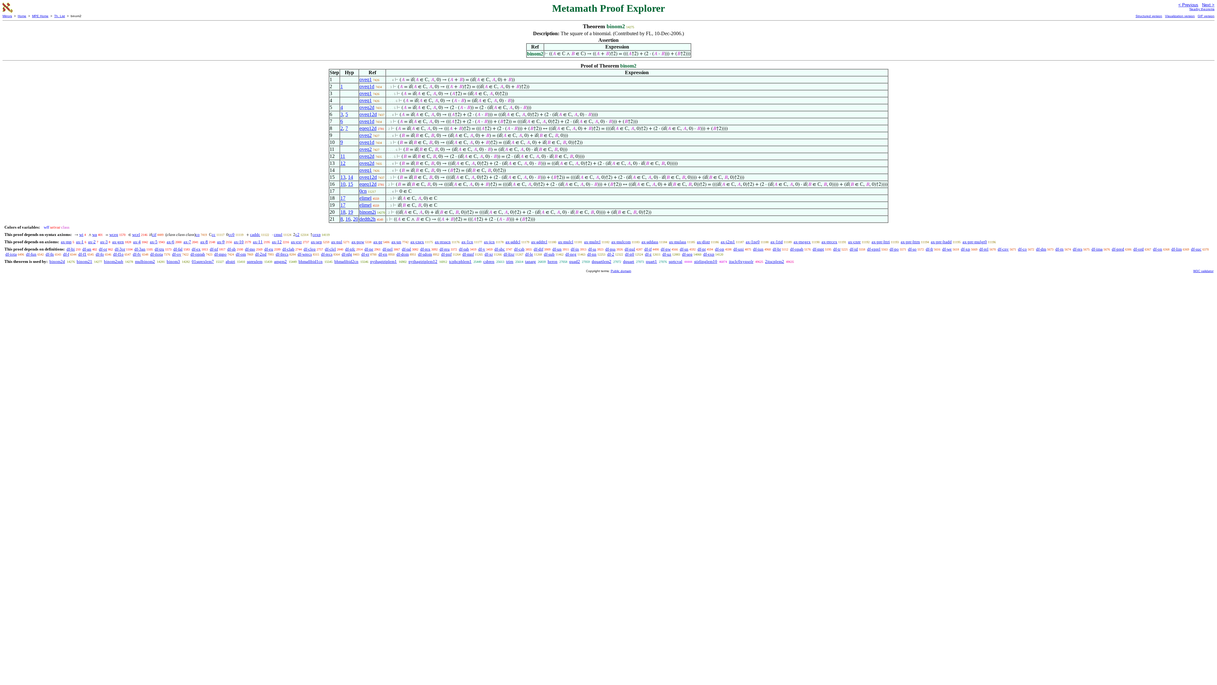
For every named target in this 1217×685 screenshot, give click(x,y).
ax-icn (489, 241)
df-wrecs (305, 254)
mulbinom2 (145, 261)
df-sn (684, 249)
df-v (481, 249)
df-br (777, 249)
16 (348, 219)
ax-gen (118, 241)
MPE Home (40, 16)
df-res (1077, 249)
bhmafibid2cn (346, 261)
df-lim (1176, 249)
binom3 (173, 261)
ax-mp (66, 241)
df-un (557, 249)
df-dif (538, 249)
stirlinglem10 (705, 261)
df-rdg (347, 254)
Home (22, 16)
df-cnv (1003, 249)
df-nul (630, 249)
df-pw (666, 249)
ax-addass (649, 241)
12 (342, 163)
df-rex (425, 249)
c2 (297, 234)
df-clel (330, 249)
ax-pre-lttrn (910, 241)
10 (342, 184)
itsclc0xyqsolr (741, 261)
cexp (316, 234)
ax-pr (377, 241)
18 (342, 212)
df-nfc (350, 249)
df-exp (708, 254)
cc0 (232, 234)
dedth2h (367, 219)
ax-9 (221, 241)
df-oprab (197, 254)
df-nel (388, 249)
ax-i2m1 (728, 241)
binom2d (57, 261)
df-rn (1059, 249)
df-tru (159, 249)
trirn (509, 261)
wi (81, 234)
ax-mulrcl (592, 241)
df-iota (11, 254)
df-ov (176, 254)
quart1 (651, 261)
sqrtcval (675, 261)
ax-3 (104, 241)
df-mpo (220, 254)
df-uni (738, 249)
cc (214, 234)
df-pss (610, 249)
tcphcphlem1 (460, 261)
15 (350, 184)
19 (350, 212)
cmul (278, 234)
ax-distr (703, 241)
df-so (912, 249)
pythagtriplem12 (423, 261)
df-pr (702, 249)
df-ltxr (509, 254)
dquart (628, 261)
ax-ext (296, 241)
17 (342, 198)
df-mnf (468, 254)
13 (342, 177)
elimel (365, 198)
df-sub (549, 254)
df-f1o (118, 254)
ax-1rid (776, 241)
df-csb (519, 249)
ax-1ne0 (753, 241)
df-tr (836, 249)
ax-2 (92, 241)
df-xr (489, 254)
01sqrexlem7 (203, 261)
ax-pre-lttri (881, 241)
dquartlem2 (601, 261)
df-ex (196, 249)
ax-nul (336, 241)
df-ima (1097, 249)
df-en (382, 254)
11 (342, 156)
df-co (1022, 249)
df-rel (983, 249)
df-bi (71, 249)
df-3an (139, 249)
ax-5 (154, 241)
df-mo (250, 249)
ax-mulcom (621, 241)
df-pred (1118, 249)
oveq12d (368, 114)
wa (94, 234)
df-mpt (818, 249)
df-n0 (629, 254)
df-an (86, 249)
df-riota (156, 254)
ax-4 (137, 241)
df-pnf (446, 254)
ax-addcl (512, 241)
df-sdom (425, 254)
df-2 (610, 254)
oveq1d (366, 86)
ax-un (396, 241)
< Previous (1188, 5)
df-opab (796, 249)
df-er (365, 254)
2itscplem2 (774, 261)
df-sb (231, 249)
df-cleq (310, 249)
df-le (529, 254)
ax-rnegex (802, 241)
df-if (648, 249)
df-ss (592, 249)
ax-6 (170, 241)
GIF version (1206, 16)
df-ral (406, 249)
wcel (136, 234)
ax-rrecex (829, 241)
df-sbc (499, 249)
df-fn (50, 254)
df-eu (268, 249)
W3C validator (1203, 271)
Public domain (621, 271)
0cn (363, 191)
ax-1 (80, 241)
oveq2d (366, 107)
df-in (575, 249)
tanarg (530, 261)
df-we (947, 249)
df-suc (1196, 249)
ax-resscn (443, 241)
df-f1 (82, 254)
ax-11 (258, 241)
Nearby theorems (1201, 9)
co (198, 234)
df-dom (402, 254)
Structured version (1149, 16)
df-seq (687, 254)
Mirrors (7, 16)
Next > (1208, 5)
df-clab (288, 249)
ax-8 (204, 241)
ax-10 (239, 241)
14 (350, 177)
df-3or (120, 249)
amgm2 (280, 261)
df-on (1157, 249)
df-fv (137, 254)
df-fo (100, 254)
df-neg (570, 254)
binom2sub (113, 261)
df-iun (758, 249)
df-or (103, 249)
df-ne (368, 249)
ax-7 (187, 241)
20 (355, 219)
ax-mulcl (565, 241)
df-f (66, 254)
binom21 (84, 261)
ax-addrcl (539, 241)
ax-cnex (417, 241)
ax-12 (277, 241)
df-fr (929, 249)
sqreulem (254, 261)
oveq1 (365, 79)
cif (154, 234)
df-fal (178, 249)
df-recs (326, 254)
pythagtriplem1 (383, 261)
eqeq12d (368, 128)
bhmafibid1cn (311, 261)
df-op (719, 249)
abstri (230, 261)
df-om (241, 254)
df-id (854, 249)
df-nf (214, 249)
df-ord (1138, 249)
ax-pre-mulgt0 (975, 241)
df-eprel (873, 249)
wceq (113, 234)
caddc (255, 234)
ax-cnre (854, 241)
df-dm (1041, 249)
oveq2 (365, 135)
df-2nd (261, 254)
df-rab (464, 249)
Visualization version (1180, 16)
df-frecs (282, 254)
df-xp (965, 249)
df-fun (31, 254)
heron (552, 261)
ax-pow (357, 241)
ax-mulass (677, 241)
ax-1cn (467, 241)
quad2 (574, 261)
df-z (648, 254)
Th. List (59, 16)
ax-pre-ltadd (941, 241)
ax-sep (316, 241)
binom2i (367, 212)
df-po (894, 249)
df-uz (666, 254)
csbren (488, 261)
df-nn (591, 254)
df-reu (445, 249)
